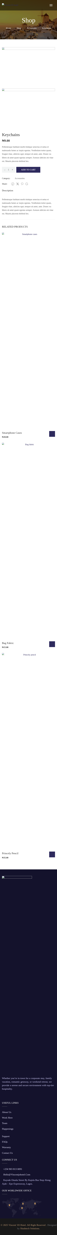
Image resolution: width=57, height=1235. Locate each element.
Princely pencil (10, 853)
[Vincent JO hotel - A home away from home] (13, 4)
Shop (19, 28)
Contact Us (7, 1153)
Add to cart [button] (52, 434)
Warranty (6, 1147)
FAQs (5, 1141)
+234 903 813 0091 (12, 1169)
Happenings (7, 1129)
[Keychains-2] (28, 67)
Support (6, 1136)
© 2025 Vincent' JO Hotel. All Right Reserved (23, 1225)
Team (4, 1123)
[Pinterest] (22, 184)
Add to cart (28, 170)
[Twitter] (17, 183)
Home (8, 28)
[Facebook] (12, 183)
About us (6, 1112)
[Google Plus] (26, 184)
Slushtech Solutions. (30, 1228)
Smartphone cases (12, 432)
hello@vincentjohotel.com (16, 1174)
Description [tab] (7, 190)
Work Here (7, 1117)
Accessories (32, 28)
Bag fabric (8, 643)
